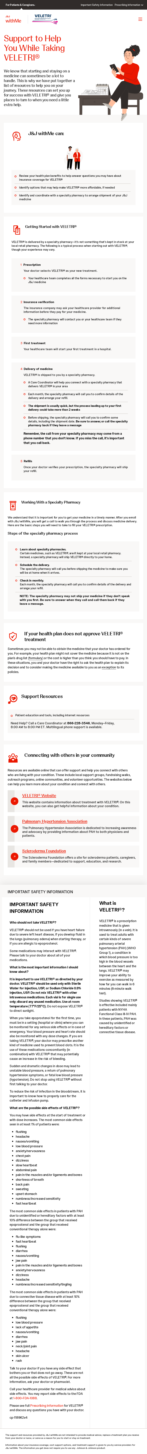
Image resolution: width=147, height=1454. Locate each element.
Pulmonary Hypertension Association (54, 821)
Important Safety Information (97, 5)
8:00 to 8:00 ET (28, 727)
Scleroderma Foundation (44, 850)
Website (39, 795)
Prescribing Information (46, 1405)
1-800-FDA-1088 (25, 1398)
